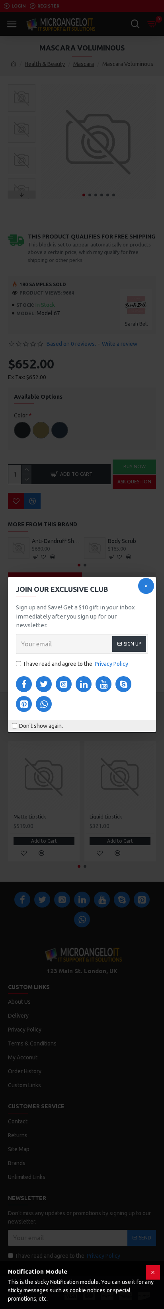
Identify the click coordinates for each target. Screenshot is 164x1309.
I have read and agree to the (76, 664)
